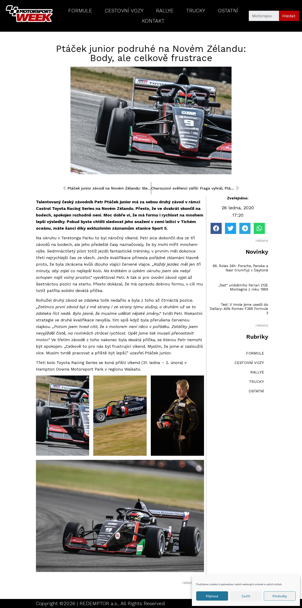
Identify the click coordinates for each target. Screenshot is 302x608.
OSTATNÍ (228, 11)
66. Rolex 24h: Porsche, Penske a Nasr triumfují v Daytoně (240, 268)
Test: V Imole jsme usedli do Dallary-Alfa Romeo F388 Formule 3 (239, 308)
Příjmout (212, 596)
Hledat (288, 15)
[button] (216, 228)
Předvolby (279, 596)
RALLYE (164, 11)
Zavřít (246, 596)
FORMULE (80, 11)
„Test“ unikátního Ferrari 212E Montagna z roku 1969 (243, 287)
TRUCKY (195, 11)
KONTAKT (153, 21)
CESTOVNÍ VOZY (124, 11)
